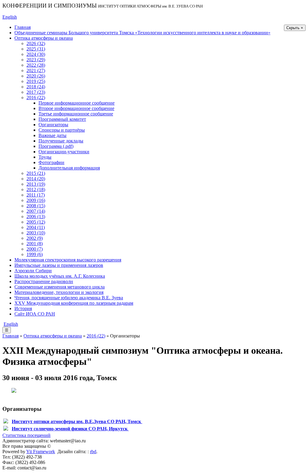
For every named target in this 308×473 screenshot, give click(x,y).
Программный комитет (62, 119)
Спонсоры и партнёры (61, 130)
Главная (22, 27)
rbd (93, 451)
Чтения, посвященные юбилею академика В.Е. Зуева (68, 297)
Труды (44, 157)
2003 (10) (35, 232)
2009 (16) (35, 200)
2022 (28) (35, 65)
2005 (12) (35, 221)
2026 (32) (35, 43)
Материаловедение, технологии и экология (58, 292)
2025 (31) (35, 48)
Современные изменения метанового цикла (59, 286)
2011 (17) (35, 194)
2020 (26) (35, 75)
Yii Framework (40, 451)
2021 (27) (35, 70)
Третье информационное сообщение (75, 113)
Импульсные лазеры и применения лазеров (58, 265)
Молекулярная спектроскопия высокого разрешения (67, 259)
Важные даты (52, 135)
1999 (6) (34, 254)
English (9, 17)
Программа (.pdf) (55, 146)
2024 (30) (35, 54)
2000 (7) (34, 249)
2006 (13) (35, 216)
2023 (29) (35, 59)
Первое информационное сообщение (76, 102)
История (23, 308)
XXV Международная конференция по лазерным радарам (73, 303)
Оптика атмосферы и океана (43, 38)
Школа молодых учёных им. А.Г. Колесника (59, 276)
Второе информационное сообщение (76, 108)
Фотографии (51, 162)
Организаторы (53, 124)
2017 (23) (35, 92)
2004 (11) (35, 227)
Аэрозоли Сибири (33, 270)
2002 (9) (34, 238)
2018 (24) (35, 86)
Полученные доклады (60, 140)
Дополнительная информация (69, 167)
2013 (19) (35, 184)
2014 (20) (35, 178)
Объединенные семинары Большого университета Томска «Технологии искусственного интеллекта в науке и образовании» (142, 32)
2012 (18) (35, 189)
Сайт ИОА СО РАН (34, 313)
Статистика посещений (26, 435)
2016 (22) (35, 97)
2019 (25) (35, 81)
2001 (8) (34, 243)
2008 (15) (35, 205)
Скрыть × (294, 28)
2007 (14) (35, 211)
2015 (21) (35, 173)
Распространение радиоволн (43, 281)
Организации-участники (63, 151)
